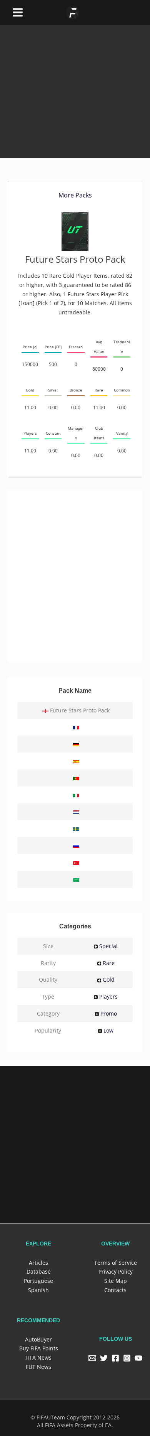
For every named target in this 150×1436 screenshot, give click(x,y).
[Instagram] (127, 1357)
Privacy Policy (115, 1271)
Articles (38, 1262)
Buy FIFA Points (38, 1347)
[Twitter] (104, 1357)
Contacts (115, 1289)
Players (108, 996)
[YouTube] (138, 1357)
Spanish (38, 1289)
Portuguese (38, 1280)
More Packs (75, 195)
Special (108, 946)
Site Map (115, 1280)
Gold (109, 979)
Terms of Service (115, 1262)
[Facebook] (115, 1357)
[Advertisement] (75, 80)
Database (39, 1271)
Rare (109, 963)
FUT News (38, 1366)
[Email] (92, 1357)
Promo (108, 1013)
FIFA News (38, 1356)
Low (108, 1030)
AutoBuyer (38, 1338)
